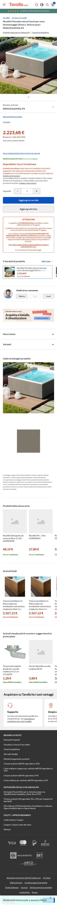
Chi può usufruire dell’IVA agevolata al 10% (22, 763)
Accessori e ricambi (19, 18)
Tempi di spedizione (12, 749)
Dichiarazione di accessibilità (41, 887)
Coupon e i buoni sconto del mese (17, 825)
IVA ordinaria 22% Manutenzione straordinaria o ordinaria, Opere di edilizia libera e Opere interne (28, 807)
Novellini (6, 18)
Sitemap (7, 829)
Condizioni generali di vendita (36, 883)
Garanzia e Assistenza (40, 32)
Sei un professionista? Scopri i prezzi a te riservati (21, 153)
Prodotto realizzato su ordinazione (16, 32)
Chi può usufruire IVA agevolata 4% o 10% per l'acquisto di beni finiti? (28, 800)
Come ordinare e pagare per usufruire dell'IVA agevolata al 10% (28, 769)
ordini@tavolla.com (28, 246)
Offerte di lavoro (16, 883)
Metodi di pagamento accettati (16, 759)
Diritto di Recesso (12, 887)
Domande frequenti (12, 740)
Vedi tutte (46, 261)
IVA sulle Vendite (11, 754)
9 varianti (6, 122)
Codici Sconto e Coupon (13, 820)
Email (48, 296)
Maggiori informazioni (11, 176)
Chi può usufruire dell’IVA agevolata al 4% (21, 775)
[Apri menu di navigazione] (4, 4)
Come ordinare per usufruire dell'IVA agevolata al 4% (26, 780)
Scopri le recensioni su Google (34, 11)
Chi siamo (46, 878)
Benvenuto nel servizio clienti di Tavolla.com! (24, 878)
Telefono (21, 296)
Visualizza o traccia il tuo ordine (17, 744)
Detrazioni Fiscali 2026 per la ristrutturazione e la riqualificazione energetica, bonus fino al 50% (24, 793)
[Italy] (41, 4)
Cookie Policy (24, 892)
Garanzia (24, 887)
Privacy (35, 892)
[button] (28, 97)
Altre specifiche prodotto (12, 117)
